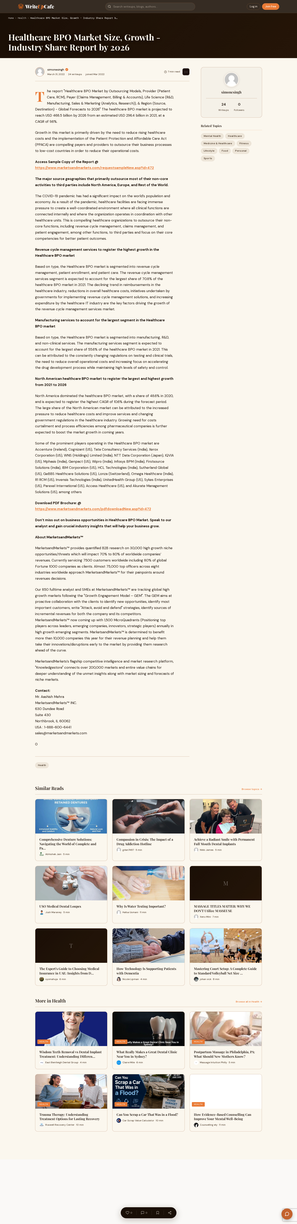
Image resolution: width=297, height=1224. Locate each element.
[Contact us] (287, 1214)
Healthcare (235, 136)
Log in (253, 6)
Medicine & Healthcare (218, 143)
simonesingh (55, 69)
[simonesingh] (39, 71)
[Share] (170, 1212)
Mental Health (212, 136)
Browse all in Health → (249, 1001)
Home (11, 18)
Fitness (244, 143)
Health (22, 18)
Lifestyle (209, 150)
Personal (240, 150)
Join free (270, 6)
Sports (208, 158)
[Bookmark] (157, 1212)
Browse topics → (252, 789)
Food (225, 150)
